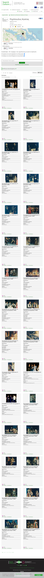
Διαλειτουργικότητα (34, 9)
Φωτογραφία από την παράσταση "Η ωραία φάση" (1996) (10, 373)
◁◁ (30, 76)
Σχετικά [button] (20, 11)
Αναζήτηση (22, 62)
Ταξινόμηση (3, 75)
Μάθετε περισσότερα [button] (10, 575)
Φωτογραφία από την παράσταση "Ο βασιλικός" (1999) (31, 90)
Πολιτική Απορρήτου (18, 567)
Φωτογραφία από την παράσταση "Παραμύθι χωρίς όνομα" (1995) (30, 404)
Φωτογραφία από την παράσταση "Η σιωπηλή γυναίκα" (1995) (31, 215)
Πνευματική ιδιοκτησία (30, 567)
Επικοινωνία (35, 11)
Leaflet (27, 40)
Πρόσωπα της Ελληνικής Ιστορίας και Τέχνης (19, 14)
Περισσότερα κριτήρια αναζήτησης (22, 64)
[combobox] (8, 77)
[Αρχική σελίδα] (13, 3)
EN (41, 11)
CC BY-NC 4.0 (9, 108)
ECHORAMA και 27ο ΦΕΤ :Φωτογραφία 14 (11, 403)
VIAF (13, 26)
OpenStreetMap (31, 40)
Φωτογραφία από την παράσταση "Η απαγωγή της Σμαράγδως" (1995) (31, 278)
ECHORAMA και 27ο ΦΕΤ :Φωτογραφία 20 (32, 372)
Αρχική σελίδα (6, 9)
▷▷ (41, 76)
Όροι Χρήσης (24, 567)
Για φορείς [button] (27, 11)
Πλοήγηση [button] (25, 9)
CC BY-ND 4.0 (31, 108)
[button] (23, 34)
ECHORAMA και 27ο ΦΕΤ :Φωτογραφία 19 (11, 89)
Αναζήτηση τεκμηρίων (15, 9)
